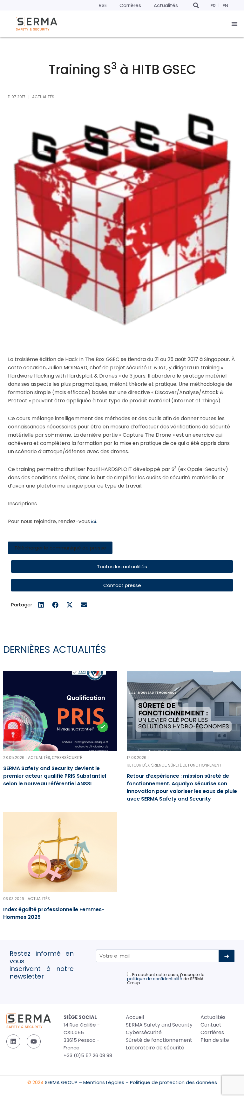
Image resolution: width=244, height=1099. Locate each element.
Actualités (166, 5)
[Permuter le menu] (234, 24)
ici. (94, 521)
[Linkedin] (13, 1041)
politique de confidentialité (154, 979)
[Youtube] (34, 1041)
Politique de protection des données (173, 1082)
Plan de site (214, 1040)
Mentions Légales (103, 1082)
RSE (103, 5)
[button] (196, 5)
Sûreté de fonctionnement (159, 1040)
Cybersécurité (144, 1032)
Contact (210, 1024)
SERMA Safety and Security (159, 1024)
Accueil (135, 1017)
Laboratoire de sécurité (155, 1047)
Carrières (130, 5)
